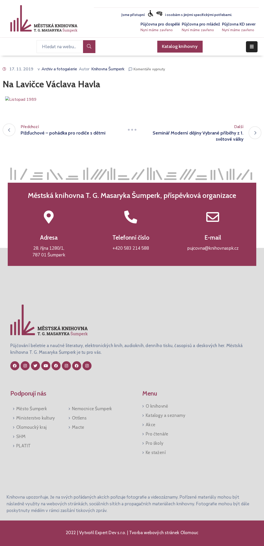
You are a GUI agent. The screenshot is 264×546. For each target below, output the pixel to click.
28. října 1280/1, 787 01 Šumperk (48, 251)
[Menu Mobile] (252, 46)
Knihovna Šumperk (108, 69)
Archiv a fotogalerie (59, 69)
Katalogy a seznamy (165, 415)
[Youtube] (45, 365)
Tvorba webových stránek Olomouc (163, 532)
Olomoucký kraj (31, 427)
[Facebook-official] (14, 365)
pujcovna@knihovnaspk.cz (212, 248)
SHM (21, 436)
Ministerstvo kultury (35, 418)
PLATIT (23, 445)
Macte (78, 427)
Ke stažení (156, 452)
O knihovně (157, 406)
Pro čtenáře (157, 433)
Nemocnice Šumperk (92, 408)
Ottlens (79, 418)
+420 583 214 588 (130, 248)
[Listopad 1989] (21, 99)
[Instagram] (25, 365)
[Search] (89, 46)
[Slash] (132, 129)
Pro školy (154, 443)
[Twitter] (35, 365)
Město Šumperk (31, 408)
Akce (150, 424)
